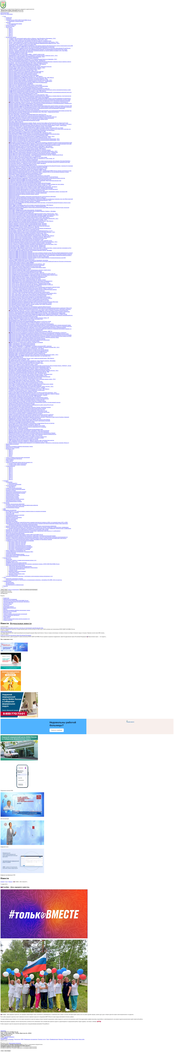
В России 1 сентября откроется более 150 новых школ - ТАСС (23, 70)
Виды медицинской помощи (15, 23)
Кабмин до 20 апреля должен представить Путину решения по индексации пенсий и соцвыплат (31, 414)
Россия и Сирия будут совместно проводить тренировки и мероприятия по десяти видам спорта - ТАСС (33, 244)
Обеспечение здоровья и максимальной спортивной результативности (25, 174)
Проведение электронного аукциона (14, 578)
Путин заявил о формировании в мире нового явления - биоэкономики (25, 210)
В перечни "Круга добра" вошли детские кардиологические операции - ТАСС (27, 67)
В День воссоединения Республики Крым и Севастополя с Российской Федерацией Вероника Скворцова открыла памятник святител (40, 61)
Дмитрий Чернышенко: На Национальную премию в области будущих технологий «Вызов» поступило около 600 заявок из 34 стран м (40, 124)
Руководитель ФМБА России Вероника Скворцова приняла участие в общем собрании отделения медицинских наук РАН (37, 257)
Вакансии (5, 586)
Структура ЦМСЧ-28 (11, 25)
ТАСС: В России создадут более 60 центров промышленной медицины (25, 271)
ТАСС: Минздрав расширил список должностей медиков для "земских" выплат (27, 279)
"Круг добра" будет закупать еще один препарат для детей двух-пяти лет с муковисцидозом (30, 40)
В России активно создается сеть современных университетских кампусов (26, 71)
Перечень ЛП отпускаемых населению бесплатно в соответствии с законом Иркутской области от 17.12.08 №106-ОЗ (33, 530)
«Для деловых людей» (14, 572)
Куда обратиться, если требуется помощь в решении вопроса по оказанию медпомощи (26, 511)
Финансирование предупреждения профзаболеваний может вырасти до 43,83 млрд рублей (30, 321)
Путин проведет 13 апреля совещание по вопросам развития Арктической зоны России (29, 412)
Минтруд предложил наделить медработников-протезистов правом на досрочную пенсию (30, 149)
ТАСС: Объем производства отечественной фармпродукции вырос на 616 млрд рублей (29, 282)
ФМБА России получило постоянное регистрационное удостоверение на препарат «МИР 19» (30, 331)
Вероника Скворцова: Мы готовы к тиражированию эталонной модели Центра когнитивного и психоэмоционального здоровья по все (40, 103)
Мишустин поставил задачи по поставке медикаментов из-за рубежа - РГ (26, 362)
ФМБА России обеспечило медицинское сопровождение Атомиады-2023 (26, 330)
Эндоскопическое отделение (12, 507)
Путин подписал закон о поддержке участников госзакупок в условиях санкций (27, 401)
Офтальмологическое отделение (13, 500)
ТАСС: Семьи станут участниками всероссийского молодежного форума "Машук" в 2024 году (31, 288)
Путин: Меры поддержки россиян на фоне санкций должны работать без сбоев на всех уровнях (31, 384)
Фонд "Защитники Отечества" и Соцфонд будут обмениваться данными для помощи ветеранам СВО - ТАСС (34, 347)
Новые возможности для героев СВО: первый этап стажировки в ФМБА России (27, 169)
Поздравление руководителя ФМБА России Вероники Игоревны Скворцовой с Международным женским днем (35, 180)
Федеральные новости (11, 37)
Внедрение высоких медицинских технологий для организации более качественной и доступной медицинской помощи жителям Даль (40, 110)
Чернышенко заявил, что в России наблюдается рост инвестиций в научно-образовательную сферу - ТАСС (33, 354)
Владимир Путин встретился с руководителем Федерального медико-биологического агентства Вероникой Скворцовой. (37, 108)
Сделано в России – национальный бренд (18, 428)
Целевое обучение (10, 583)
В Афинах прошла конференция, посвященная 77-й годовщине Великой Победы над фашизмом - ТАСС (33, 59)
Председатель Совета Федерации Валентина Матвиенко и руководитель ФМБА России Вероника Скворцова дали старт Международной (41, 199)
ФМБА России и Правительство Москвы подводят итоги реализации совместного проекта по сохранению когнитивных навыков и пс (40, 328)
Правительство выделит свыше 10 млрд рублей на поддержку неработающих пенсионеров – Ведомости (33, 186)
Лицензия (8, 22)
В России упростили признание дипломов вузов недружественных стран (26, 429)
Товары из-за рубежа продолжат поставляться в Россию (22, 403)
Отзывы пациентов (10, 466)
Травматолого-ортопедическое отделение (15, 493)
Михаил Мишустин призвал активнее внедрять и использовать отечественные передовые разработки (32, 153)
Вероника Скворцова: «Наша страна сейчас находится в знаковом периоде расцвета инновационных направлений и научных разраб (39, 99)
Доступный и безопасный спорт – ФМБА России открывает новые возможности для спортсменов (31, 130)
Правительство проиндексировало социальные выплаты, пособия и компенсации (28, 192)
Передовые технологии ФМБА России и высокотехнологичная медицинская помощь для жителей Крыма (33, 176)
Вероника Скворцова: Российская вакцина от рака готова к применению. (26, 104)
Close (2, 1050)
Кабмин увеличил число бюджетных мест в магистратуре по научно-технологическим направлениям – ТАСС (34, 140)
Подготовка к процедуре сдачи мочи (17, 543)
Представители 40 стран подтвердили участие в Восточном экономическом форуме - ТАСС (30, 200)
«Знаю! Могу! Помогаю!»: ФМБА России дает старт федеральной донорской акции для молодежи (31, 47)
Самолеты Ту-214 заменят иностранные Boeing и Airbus (22, 422)
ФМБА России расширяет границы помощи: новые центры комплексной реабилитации (29, 339)
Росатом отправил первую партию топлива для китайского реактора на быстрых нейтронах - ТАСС (32, 232)
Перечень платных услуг (12, 561)
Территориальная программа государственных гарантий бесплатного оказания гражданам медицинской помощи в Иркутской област (37, 523)
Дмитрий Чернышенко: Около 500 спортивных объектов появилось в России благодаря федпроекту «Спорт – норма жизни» (38, 125)
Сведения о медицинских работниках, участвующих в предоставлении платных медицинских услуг (29, 576)
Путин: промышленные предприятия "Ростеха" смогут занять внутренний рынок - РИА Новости (31, 358)
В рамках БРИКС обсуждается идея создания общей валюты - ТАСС (25, 69)
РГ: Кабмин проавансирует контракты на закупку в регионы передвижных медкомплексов (30, 228)
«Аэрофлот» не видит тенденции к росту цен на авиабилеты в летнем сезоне (27, 390)
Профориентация (7, 581)
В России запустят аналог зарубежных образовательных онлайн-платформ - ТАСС (28, 375)
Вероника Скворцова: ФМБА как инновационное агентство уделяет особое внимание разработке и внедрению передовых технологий (40, 107)
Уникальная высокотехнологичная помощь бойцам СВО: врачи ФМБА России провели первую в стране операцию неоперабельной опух (41, 315)
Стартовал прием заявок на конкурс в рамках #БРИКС (21, 262)
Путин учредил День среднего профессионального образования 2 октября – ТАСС (28, 219)
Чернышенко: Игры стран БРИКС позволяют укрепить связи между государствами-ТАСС (30, 355)
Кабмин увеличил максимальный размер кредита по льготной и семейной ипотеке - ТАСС (30, 137)
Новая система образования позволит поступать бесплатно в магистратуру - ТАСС (28, 168)
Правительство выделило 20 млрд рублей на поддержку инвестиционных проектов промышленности (32, 434)
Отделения (5, 480)
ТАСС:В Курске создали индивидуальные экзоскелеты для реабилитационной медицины (29, 296)
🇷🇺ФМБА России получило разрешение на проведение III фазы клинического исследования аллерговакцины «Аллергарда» (38, 332)
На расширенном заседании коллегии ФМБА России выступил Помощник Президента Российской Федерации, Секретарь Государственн (41, 165)
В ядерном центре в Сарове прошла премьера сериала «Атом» (23, 93)
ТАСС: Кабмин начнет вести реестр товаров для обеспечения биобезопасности (27, 277)
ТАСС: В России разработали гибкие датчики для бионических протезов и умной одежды (30, 270)
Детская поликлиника (11, 485)
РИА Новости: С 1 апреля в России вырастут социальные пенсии (24, 229)
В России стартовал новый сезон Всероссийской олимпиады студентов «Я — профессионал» (30, 81)
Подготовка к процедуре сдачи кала (17, 544)
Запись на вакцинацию (13, 589)
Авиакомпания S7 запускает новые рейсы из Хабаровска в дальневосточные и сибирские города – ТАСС (33, 55)
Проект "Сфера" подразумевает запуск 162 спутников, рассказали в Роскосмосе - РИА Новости (31, 205)
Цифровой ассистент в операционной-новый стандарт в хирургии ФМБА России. (28, 352)
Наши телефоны (10, 459)
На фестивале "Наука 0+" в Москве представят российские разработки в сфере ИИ (28, 167)
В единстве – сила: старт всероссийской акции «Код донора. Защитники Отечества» (28, 62)
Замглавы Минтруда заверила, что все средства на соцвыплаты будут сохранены (27, 426)
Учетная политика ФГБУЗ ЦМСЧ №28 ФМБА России (18, 20)
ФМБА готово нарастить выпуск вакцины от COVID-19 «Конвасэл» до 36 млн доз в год (29, 322)
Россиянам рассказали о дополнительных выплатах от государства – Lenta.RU (27, 387)
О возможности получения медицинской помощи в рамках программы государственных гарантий (29, 539)
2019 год (11, 31)
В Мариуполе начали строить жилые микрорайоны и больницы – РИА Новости (27, 64)
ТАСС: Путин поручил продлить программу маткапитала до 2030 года (25, 285)
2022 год (11, 472)
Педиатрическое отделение (12, 496)
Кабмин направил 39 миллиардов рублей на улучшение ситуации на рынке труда (28, 436)
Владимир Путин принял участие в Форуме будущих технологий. (24, 109)
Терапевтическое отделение (12, 494)
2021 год (11, 28)
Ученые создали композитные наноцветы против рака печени (23, 316)
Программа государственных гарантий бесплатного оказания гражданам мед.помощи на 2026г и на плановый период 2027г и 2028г (37, 522)
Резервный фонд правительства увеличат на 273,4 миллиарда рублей (25, 418)
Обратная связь (67, 1039)
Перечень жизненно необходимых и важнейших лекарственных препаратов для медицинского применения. (31, 526)
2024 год (11, 468)
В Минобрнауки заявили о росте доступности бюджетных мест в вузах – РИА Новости (29, 388)
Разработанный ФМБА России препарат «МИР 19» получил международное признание (29, 225)
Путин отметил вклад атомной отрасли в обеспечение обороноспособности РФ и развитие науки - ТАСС (33, 213)
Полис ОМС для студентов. (12, 512)
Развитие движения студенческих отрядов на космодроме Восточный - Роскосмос (28, 223)
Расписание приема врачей (15, 484)
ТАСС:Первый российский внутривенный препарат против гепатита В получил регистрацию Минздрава (33, 301)
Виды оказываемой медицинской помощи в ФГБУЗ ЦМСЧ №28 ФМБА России (24, 534)
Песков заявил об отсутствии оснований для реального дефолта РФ (24, 424)
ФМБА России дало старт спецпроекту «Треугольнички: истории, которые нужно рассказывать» (31, 323)
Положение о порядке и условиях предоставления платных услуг (21, 560)
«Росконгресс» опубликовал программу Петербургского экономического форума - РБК (29, 371)
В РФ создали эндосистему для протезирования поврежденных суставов (25, 87)
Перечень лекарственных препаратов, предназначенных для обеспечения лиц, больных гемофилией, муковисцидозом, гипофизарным (37, 527)
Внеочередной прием (11, 519)
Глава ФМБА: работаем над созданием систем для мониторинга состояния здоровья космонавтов (31, 118)
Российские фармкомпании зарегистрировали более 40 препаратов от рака (26, 239)
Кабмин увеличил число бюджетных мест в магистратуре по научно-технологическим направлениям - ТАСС (34, 138)
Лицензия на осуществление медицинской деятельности (16, 601)
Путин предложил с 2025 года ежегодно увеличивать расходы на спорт (25, 377)
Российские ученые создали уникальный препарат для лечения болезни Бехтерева (28, 238)
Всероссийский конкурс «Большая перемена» (19, 113)
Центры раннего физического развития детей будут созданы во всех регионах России (28, 349)
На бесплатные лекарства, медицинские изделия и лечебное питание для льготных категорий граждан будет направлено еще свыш (39, 162)
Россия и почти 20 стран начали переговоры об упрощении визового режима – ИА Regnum (30, 243)
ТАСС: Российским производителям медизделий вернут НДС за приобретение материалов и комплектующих (34, 287)
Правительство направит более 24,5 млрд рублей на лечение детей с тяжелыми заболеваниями (31, 188)
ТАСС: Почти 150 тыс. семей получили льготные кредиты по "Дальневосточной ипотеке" (30, 283)
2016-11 (10, 456)
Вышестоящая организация (12, 444)
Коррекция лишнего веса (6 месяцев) (17, 571)
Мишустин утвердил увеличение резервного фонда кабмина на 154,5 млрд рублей (28, 157)
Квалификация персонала (12, 516)
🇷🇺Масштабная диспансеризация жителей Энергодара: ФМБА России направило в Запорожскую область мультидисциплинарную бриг (40, 142)
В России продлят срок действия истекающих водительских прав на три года (27, 409)
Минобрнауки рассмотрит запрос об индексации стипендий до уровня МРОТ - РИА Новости (30, 146)
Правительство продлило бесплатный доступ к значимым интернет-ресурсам (27, 190)
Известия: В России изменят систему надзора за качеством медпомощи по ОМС (27, 131)
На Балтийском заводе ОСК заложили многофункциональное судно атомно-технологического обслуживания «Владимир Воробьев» (39, 161)
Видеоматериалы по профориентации (15, 584)
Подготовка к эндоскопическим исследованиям (20, 545)
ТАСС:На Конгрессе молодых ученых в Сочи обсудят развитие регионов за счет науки (29, 300)
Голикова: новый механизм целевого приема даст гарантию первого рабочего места (28, 119)
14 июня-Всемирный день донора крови (18, 53)
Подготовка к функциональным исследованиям (20, 548)
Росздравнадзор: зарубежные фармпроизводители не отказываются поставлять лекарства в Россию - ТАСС (33, 370)
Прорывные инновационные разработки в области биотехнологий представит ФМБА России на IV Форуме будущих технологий (39, 207)
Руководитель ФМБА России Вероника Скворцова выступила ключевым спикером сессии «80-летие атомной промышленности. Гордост (41, 252)
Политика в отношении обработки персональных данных (19, 446)
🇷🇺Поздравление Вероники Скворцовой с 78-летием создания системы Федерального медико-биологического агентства (37, 178)
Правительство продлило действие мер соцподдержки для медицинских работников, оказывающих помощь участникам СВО (38, 191)
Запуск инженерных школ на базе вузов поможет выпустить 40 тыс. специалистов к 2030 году (31, 415)
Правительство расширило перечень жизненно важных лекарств (24, 194)
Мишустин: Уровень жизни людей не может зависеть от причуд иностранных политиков (29, 420)
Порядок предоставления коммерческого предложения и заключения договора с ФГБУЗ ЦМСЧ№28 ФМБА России (32, 564)
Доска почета (9, 27)
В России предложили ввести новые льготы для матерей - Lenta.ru (24, 380)
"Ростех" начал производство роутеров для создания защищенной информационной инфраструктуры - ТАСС (34, 43)
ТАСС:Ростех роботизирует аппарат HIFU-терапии (20, 305)
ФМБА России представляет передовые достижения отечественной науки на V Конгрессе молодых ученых (34, 337)
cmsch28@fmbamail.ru (9, 1036)
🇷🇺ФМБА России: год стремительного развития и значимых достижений (26, 342)
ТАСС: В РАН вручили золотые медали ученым (20, 268)
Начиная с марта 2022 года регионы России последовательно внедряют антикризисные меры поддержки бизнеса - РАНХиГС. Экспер (40, 365)
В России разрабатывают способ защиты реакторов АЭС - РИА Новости (26, 76)
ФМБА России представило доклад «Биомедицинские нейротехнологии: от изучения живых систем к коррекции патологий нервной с (40, 335)
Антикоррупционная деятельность (14, 458)
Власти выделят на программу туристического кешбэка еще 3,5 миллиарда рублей (28, 411)
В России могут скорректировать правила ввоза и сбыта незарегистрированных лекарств (29, 366)
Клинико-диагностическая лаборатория (15, 504)
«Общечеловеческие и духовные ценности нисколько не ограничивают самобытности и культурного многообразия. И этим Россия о (40, 48)
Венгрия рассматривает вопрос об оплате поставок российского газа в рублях (27, 425)
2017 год (11, 33)
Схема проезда (9, 461)
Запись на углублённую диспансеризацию (28, 589)
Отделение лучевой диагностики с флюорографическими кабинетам (22, 505)
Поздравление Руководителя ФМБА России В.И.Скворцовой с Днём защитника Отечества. (30, 179)
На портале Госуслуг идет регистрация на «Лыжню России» (23, 164)
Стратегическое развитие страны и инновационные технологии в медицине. (26, 265)
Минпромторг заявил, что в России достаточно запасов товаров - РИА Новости (27, 148)
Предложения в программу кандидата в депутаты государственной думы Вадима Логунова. (22, 628)
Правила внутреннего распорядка (14, 517)
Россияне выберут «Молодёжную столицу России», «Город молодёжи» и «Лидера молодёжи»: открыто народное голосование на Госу (40, 247)
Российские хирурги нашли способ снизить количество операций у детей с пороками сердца (30, 240)
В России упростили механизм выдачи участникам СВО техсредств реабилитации (28, 82)
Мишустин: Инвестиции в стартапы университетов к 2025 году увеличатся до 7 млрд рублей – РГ (31, 158)
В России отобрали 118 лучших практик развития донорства (23, 73)
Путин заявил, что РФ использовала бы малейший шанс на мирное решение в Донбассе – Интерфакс (32, 211)
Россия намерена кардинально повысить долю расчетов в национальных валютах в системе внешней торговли (34, 402)
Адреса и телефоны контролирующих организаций (18, 457)
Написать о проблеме (56, 730)
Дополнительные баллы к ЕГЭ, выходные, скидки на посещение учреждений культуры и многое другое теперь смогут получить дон (40, 129)
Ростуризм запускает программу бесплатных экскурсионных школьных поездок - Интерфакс (30, 250)
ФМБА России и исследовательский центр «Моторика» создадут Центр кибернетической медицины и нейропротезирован (37, 327)
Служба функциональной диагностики (15, 506)
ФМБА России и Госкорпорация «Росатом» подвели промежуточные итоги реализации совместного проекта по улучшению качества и (40, 326)
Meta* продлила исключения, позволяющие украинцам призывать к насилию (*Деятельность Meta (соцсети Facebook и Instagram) (39, 417)
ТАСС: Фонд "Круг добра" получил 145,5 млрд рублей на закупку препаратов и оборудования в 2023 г (33, 293)
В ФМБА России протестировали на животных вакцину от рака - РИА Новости (27, 91)
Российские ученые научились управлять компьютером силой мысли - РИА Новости (28, 234)
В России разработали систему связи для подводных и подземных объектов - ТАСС (28, 78)
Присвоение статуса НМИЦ (15, 203)
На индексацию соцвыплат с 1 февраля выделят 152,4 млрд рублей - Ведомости (27, 163)
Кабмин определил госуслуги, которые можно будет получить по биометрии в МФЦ (28, 135)
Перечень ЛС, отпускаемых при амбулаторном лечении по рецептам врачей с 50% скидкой (27, 529)
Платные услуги (7, 557)
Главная (2, 881)
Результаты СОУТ (10, 448)
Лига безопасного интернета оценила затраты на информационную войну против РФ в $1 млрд (31, 404)
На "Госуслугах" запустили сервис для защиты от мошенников (23, 159)
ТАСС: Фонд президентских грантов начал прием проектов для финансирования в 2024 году (30, 294)
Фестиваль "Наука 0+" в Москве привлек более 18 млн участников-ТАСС (26, 319)
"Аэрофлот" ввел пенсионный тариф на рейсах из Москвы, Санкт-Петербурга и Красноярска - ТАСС (32, 38)
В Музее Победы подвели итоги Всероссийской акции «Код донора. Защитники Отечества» (30, 66)
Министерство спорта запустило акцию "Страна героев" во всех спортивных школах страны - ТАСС (32, 379)
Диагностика (6, 502)
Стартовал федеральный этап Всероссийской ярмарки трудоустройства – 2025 (27, 263)
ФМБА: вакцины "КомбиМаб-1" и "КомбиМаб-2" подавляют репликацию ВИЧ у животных (30, 346)
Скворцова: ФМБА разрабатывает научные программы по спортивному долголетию (28, 260)
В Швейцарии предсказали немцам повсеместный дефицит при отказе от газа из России (29, 419)
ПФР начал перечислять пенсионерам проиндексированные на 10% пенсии (26, 222)
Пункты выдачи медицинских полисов (15, 554)
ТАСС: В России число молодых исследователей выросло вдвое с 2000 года (26, 272)
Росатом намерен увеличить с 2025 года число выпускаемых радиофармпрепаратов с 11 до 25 (30, 230)
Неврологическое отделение (12, 497)
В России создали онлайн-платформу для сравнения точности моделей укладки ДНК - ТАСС (30, 80)
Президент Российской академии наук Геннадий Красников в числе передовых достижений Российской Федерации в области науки (39, 202)
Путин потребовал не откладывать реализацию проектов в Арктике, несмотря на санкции (30, 407)
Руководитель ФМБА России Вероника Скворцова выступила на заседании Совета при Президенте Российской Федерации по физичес (40, 254)
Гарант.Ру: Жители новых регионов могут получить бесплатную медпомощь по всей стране (30, 115)
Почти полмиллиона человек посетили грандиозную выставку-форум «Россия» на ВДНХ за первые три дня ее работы (36, 184)
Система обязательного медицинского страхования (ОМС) (19, 551)
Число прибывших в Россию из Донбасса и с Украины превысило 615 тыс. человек (28, 441)
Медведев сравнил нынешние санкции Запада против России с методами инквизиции (29, 431)
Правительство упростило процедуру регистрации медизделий (23, 439)
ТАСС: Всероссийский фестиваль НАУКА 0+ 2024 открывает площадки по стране (28, 276)
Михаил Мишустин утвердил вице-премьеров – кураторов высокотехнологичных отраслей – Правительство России (36, 154)
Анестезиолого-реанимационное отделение (16, 491)
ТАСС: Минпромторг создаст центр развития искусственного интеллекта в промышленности (30, 281)
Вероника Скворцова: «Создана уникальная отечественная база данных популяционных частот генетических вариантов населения (39, 100)
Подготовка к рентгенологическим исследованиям (20, 546)
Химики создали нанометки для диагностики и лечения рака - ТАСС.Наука (26, 348)
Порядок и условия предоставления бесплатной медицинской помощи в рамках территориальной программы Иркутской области (36, 538)
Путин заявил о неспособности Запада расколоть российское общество (25, 385)
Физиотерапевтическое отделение (14, 501)
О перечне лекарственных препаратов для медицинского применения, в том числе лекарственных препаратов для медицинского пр (37, 537)
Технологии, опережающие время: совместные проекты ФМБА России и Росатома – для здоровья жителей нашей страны (37, 312)
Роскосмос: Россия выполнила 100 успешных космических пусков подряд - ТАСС (28, 233)
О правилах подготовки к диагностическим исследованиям (20, 540)
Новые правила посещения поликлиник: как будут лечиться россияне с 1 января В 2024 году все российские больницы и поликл (39, 172)
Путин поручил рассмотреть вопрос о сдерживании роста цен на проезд (25, 413)
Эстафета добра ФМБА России (16, 357)
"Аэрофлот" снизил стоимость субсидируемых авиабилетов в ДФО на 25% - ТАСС (28, 39)
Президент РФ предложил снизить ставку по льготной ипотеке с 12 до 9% (26, 382)
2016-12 (10, 455)
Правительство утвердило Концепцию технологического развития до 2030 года (27, 197)
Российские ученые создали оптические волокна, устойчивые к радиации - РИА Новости (30, 236)
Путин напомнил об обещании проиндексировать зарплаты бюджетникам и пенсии (28, 397)
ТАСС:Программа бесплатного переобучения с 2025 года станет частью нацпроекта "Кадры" (30, 303)
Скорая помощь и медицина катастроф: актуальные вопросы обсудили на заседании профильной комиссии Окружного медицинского (40, 261)
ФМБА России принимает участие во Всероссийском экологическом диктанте (27, 338)
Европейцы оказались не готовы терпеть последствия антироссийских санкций (27, 408)
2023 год (11, 450)
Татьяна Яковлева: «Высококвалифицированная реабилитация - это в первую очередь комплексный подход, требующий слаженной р (40, 309)
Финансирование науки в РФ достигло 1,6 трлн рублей (21, 320)
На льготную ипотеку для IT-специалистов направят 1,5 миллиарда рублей (26, 437)
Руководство (9, 17)
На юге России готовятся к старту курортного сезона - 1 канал (23, 364)
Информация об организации (10, 599)
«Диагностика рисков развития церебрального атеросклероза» (23, 567)
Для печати (3, 1030)
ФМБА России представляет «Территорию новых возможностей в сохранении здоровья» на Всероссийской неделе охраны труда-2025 (40, 336)
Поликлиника (9, 482)
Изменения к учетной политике (16, 21)
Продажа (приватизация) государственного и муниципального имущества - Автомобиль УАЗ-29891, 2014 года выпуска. (34, 579)
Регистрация (3, 12)
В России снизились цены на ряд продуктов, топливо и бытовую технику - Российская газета (30, 374)
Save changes (7, 1050)
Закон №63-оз (12, 486)
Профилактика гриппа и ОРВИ (16, 208)
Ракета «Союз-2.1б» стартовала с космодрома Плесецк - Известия (24, 227)
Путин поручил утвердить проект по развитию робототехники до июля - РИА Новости (29, 217)
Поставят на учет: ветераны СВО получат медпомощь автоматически (25, 181)
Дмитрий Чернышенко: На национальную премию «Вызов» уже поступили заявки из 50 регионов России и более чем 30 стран (38, 123)
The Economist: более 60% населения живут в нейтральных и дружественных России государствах (31, 423)
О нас (4, 16)
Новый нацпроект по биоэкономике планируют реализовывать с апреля (25, 173)
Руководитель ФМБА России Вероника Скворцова (20, 251)
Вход (8, 12)
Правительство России (14, 195)
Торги (4, 577)
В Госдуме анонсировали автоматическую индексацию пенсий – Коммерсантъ (27, 60)
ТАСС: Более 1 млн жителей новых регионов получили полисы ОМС (25, 266)
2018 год (11, 32)
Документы (8, 18)
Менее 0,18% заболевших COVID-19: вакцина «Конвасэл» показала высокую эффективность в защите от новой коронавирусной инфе (40, 143)
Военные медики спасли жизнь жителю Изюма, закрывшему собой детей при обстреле (29, 430)
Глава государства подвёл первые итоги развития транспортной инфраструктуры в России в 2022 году (33, 116)
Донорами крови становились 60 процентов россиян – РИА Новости (25, 396)
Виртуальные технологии (15, 1043)
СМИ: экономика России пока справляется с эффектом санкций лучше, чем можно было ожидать (31, 440)
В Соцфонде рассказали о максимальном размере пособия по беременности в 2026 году (29, 88)
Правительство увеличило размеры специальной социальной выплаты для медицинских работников (32, 196)
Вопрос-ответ (75, 1039)
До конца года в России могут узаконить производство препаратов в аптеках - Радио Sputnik (30, 126)
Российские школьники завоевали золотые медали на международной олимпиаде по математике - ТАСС (33, 241)
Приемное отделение (11, 490)
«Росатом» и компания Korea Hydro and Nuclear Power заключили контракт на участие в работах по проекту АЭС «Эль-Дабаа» (38, 50)
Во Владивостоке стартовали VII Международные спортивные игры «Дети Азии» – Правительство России (34, 111)
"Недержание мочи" (13, 575)
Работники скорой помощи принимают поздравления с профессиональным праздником (29, 369)
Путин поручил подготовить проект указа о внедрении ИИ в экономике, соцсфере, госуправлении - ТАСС (34, 214)
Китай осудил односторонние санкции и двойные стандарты (23, 391)
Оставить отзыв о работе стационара (17, 464)
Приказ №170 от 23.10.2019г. (12, 447)
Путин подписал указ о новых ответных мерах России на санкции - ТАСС (26, 363)
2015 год (11, 36)
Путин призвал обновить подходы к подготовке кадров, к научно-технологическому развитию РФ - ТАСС (33, 218)
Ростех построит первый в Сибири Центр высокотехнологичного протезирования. (28, 249)
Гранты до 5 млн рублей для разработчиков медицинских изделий (24, 120)
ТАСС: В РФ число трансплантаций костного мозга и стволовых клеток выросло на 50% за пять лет (32, 273)
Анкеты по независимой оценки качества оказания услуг (19, 462)
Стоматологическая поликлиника (14, 488)
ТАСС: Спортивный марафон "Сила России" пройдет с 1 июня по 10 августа (27, 290)
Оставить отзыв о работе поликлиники (18, 463)
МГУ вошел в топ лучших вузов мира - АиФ (19, 359)
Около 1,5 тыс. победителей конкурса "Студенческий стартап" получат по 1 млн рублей (29, 175)
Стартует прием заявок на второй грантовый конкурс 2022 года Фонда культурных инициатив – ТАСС (33, 392)
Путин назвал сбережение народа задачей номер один (21, 212)
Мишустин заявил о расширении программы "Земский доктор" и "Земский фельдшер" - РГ (30, 368)
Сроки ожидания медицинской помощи (15, 533)
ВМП (4, 508)
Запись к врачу (4, 589)
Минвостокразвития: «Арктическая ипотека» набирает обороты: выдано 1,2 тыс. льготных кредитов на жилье (34, 145)
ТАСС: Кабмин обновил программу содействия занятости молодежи (25, 278)
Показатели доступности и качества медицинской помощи (19, 532)
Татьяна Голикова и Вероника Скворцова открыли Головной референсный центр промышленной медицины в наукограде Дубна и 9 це (40, 307)
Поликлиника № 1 (13, 483)
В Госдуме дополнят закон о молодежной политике (21, 406)
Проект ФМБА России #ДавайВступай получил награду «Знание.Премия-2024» (27, 206)
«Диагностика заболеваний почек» (17, 568)
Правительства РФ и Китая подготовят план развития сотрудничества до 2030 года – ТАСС (30, 185)
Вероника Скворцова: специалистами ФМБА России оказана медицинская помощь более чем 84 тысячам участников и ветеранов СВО (40, 105)
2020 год (11, 29)
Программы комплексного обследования (15, 565)
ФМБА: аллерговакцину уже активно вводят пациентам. (22, 343)
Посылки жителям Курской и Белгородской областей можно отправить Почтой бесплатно (30, 183)
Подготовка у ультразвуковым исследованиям (19, 549)
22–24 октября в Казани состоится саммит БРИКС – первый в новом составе (26, 54)
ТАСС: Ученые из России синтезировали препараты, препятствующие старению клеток (29, 292)
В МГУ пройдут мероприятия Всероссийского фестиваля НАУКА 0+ (25, 65)
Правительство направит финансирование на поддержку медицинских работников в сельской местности (33, 189)
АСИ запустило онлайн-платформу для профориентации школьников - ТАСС (27, 56)
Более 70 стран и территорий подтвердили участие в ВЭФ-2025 (23, 58)
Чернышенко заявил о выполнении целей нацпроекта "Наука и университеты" (27, 353)
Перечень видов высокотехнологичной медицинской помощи (23, 524)
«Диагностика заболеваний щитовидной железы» (20, 566)
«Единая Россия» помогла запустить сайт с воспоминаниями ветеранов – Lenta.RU (28, 395)
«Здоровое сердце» (13, 570)
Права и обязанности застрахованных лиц (15, 550)
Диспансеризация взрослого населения (15, 515)
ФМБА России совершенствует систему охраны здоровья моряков (24, 341)
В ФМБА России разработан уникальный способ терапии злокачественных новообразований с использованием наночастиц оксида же (40, 92)
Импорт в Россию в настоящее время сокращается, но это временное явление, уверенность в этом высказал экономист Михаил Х (39, 442)
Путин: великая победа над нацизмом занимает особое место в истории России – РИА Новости (31, 221)
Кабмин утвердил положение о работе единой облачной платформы (24, 141)
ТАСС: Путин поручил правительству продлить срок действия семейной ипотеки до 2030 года (31, 284)
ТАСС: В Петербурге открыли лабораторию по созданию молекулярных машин (27, 267)
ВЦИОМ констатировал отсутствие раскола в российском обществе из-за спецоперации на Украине (32, 433)
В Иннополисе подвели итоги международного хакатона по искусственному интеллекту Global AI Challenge (34, 393)
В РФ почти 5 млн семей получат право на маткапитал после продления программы (28, 86)
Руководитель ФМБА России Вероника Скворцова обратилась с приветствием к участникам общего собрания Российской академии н (40, 255)
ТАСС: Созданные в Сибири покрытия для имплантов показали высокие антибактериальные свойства (33, 289)
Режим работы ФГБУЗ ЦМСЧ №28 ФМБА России (17, 555)
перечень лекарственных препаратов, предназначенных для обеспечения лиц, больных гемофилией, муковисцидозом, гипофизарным (40, 528)
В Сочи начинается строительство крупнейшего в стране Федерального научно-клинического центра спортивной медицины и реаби (40, 89)
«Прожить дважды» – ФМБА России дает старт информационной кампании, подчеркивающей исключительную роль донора (38, 49)
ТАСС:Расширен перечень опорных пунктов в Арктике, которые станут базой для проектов (30, 304)
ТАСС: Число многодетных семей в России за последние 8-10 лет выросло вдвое (27, 295)
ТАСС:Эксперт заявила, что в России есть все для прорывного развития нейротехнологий (30, 306)
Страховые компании (11, 553)
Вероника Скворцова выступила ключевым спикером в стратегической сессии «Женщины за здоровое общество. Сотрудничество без (40, 96)
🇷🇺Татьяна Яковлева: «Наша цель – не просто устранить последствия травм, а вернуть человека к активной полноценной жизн (38, 310)
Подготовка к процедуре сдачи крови (17, 541)
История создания (10, 26)
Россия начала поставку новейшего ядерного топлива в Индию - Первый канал (27, 245)
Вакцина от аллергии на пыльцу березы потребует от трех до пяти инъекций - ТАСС (28, 94)
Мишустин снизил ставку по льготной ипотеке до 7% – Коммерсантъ (25, 156)
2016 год (11, 34)
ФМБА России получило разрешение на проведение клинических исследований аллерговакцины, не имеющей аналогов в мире (39, 333)
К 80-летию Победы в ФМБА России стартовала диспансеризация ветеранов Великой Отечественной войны (34, 134)
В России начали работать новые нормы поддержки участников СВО (25, 72)
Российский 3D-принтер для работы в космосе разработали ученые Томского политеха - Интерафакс (32, 360)
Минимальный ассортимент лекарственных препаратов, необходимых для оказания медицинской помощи (31, 535)
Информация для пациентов (9, 510)
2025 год (11, 469)
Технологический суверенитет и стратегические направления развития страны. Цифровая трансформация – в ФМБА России (38, 314)
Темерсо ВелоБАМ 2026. (6, 631)
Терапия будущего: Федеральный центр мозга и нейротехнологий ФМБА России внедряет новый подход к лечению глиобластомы (39, 311)
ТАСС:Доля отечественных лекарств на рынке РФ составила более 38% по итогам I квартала (30, 298)
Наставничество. (10, 582)
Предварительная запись (11, 521)
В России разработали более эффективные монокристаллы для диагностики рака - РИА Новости (31, 77)
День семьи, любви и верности (16, 121)
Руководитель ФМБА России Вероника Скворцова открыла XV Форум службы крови (29, 256)
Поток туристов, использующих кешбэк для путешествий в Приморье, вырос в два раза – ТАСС (31, 386)
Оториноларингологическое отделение (15, 499)
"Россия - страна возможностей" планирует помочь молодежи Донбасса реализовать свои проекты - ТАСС (33, 42)
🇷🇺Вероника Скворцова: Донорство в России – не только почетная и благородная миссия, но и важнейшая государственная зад (38, 102)
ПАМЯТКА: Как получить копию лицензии (16, 562)
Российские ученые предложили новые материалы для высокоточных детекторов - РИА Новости (31, 235)
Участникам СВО (10, 513)
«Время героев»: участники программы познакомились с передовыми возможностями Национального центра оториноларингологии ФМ (41, 45)
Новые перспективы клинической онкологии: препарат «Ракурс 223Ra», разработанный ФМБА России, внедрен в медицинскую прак (40, 170)
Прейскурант (9, 559)
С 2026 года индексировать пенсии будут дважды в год (21, 259)
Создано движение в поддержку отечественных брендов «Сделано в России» (27, 399)
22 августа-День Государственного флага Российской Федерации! (16, 635)
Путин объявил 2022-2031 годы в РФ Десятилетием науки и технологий (25, 381)
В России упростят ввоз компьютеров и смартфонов (21, 83)
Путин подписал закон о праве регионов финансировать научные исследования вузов (29, 398)
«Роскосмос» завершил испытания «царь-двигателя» (21, 51)
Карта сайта (81, 1039)
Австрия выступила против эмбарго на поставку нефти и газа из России (25, 435)
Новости (8, 445)
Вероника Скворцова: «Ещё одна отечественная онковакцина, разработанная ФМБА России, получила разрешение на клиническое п (40, 98)
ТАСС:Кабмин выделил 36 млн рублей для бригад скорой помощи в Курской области (29, 299)
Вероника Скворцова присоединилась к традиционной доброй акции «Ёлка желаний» (29, 97)
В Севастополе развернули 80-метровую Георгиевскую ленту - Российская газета (27, 373)
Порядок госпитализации (12, 518)
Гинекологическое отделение (12, 495)
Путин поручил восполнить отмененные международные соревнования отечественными (29, 376)
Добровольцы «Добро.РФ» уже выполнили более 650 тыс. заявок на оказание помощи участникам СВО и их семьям (36, 127)
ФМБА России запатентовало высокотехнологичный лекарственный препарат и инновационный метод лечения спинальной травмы (40, 325)
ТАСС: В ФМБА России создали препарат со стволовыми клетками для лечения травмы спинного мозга (33, 274)
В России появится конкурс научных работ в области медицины (24, 75)
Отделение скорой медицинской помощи (15, 489)
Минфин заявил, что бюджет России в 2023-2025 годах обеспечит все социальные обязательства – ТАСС (33, 151)
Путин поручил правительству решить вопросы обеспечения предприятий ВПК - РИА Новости (31, 216)
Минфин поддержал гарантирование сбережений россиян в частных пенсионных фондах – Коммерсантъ (33, 152)
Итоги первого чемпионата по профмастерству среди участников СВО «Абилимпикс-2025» (30, 132)
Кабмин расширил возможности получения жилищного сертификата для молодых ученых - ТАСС (32, 136)
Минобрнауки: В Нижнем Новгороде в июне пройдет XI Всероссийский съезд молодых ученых (31, 147)
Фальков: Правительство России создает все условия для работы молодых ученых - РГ (29, 317)
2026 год (11, 470)
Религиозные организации (12, 556)
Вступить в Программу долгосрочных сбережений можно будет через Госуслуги (27, 114)
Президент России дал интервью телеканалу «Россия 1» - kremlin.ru (24, 201)
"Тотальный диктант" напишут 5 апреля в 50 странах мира (22, 44)
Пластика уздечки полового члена (17, 573)
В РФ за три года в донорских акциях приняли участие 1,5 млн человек (25, 84)
